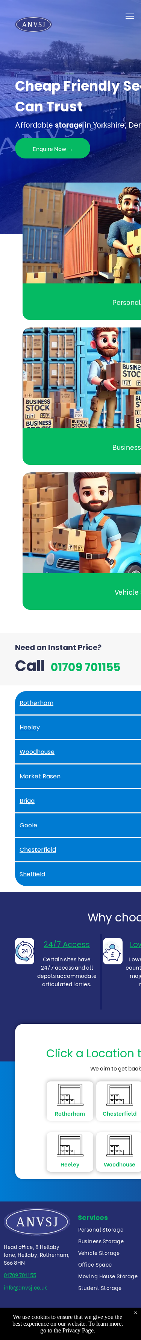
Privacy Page (78, 1330)
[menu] (129, 16)
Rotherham (70, 1113)
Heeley (70, 1164)
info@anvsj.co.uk (25, 1287)
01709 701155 (20, 1275)
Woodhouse (119, 1164)
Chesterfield (119, 1113)
